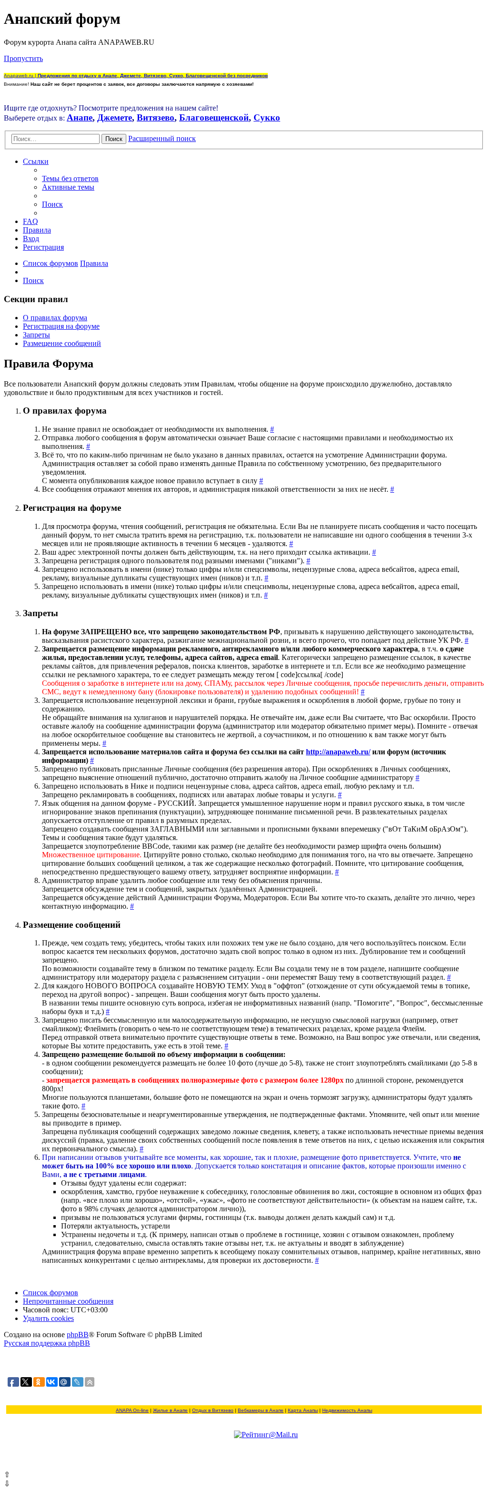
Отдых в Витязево (213, 1410)
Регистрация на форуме (61, 326)
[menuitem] (70, 178)
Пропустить (23, 58)
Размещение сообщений (62, 343)
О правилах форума (55, 318)
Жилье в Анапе (170, 1410)
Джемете (114, 117)
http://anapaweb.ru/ (338, 752)
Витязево (155, 117)
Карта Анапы (303, 1410)
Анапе (79, 117)
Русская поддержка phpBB (47, 1343)
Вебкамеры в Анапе (261, 1410)
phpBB (78, 1334)
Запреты (36, 335)
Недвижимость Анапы (347, 1410)
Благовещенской (214, 117)
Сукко (267, 117)
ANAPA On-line (132, 1410)
